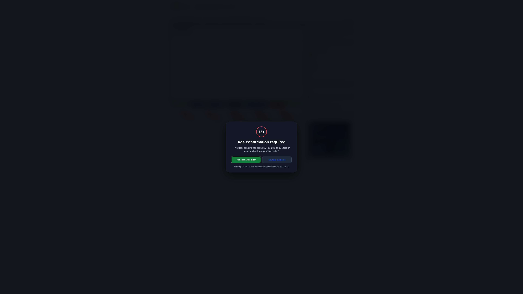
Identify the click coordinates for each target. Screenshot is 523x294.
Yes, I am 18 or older (246, 160)
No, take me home (276, 160)
